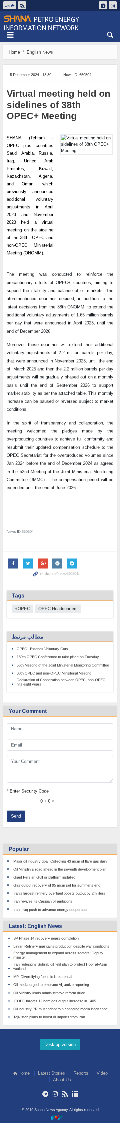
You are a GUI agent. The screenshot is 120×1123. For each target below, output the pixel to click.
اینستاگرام (113, 5)
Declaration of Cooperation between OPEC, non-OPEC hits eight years (61, 682)
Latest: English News (35, 926)
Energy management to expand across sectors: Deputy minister (58, 955)
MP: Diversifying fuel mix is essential (42, 977)
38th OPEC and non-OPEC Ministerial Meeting (54, 673)
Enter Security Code (28, 791)
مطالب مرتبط (27, 637)
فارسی (10, 5)
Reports (80, 1073)
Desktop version (60, 1044)
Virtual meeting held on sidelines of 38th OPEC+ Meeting (58, 104)
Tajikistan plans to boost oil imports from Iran (49, 1017)
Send (16, 816)
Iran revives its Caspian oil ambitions (42, 901)
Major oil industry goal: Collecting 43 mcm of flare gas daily (60, 861)
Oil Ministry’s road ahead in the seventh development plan (59, 869)
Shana (60, 23)
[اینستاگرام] (55, 1094)
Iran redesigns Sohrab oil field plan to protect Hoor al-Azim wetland (60, 966)
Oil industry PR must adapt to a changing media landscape (60, 1009)
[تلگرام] (45, 1094)
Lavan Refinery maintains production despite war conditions (61, 946)
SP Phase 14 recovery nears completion (46, 938)
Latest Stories (51, 1073)
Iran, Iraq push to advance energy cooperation (50, 910)
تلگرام (103, 5)
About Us (62, 1079)
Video (102, 1073)
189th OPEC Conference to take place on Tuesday (58, 657)
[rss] (65, 1094)
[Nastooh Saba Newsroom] (60, 1117)
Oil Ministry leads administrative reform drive (49, 993)
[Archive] (74, 1094)
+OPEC (22, 608)
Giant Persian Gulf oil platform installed (44, 877)
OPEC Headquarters (58, 608)
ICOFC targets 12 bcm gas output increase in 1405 (54, 1001)
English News (40, 52)
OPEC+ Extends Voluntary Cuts (42, 649)
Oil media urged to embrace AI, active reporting (51, 985)
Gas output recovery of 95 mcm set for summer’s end (56, 885)
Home (14, 52)
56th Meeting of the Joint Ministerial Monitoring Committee (63, 665)
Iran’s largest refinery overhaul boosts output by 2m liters (59, 893)
